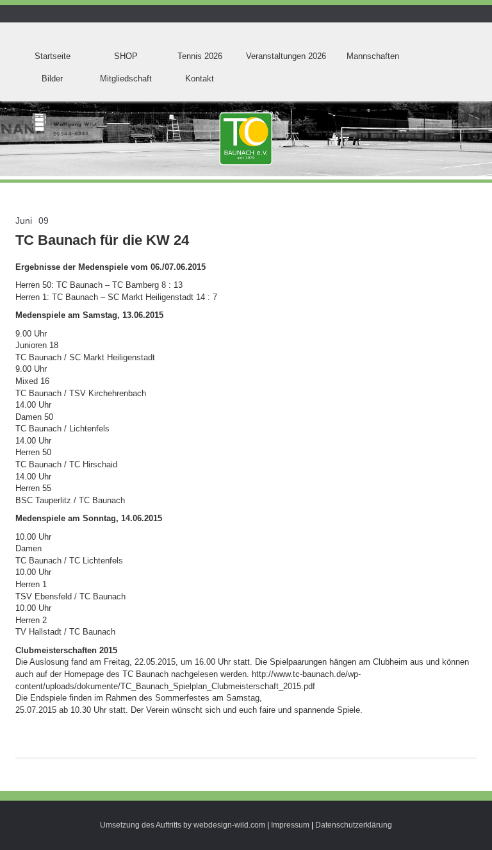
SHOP (126, 56)
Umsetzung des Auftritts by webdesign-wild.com (182, 825)
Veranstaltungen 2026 (286, 56)
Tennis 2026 (199, 56)
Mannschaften (373, 56)
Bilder (52, 78)
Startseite (52, 56)
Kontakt (199, 78)
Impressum (290, 825)
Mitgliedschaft (126, 78)
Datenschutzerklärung (353, 825)
